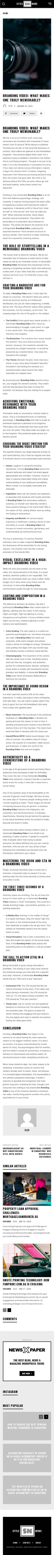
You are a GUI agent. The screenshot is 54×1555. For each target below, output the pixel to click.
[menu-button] (50, 4)
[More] (41, 113)
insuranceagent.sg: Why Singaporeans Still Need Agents (13, 1151)
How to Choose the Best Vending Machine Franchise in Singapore (27, 1426)
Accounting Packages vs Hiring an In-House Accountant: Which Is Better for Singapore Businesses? (27, 1458)
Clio (10, 106)
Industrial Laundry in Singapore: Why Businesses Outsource (40, 1152)
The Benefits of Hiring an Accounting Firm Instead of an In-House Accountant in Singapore (27, 1490)
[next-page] (9, 1310)
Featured (7, 1221)
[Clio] (5, 106)
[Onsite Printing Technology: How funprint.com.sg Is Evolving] (27, 1260)
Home (5, 13)
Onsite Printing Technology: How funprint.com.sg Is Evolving (26, 1282)
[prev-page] (4, 1310)
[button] (3, 3)
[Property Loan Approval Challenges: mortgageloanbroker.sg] (27, 1189)
